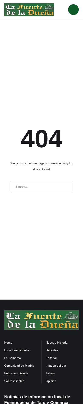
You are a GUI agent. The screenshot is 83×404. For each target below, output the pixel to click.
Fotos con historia (16, 373)
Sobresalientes (14, 381)
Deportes (52, 350)
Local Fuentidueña (16, 350)
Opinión (51, 381)
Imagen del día (56, 365)
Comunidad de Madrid (19, 365)
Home (8, 342)
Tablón (50, 373)
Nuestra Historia (56, 342)
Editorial (51, 358)
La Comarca (12, 358)
